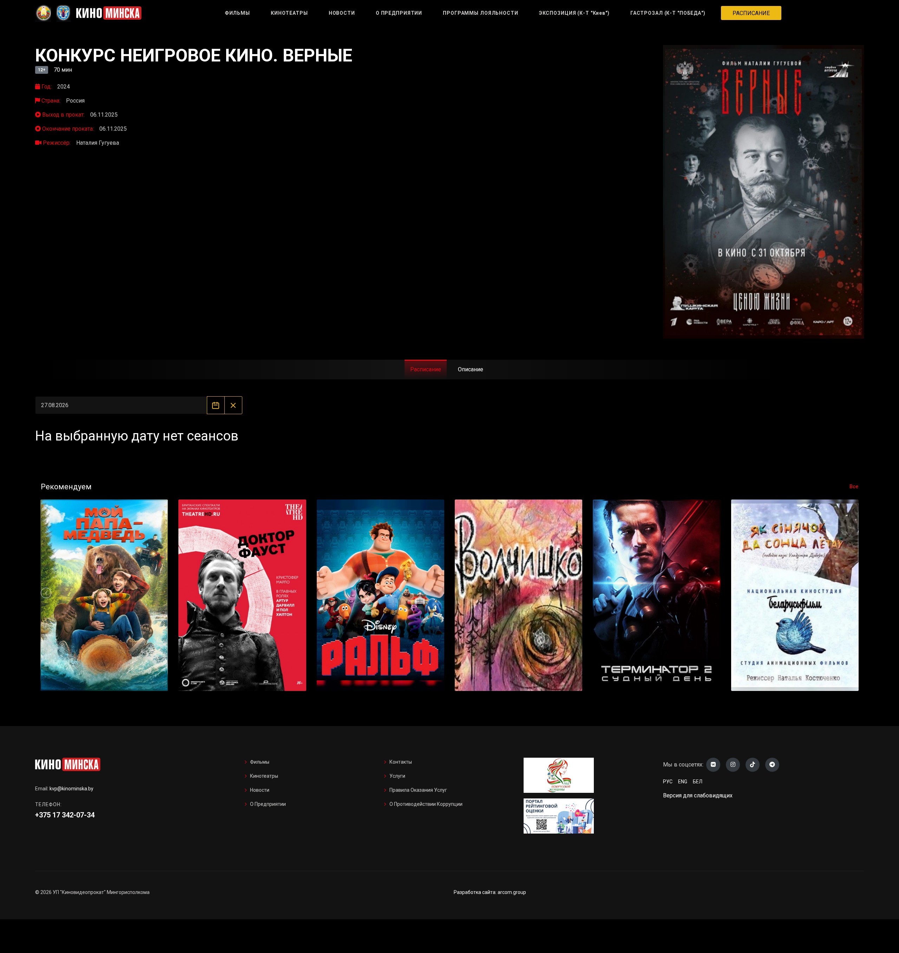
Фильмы (259, 762)
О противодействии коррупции (425, 804)
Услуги (397, 776)
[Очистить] (233, 405)
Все (853, 486)
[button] (853, 593)
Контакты (400, 762)
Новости (259, 790)
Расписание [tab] (425, 369)
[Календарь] (216, 405)
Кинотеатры (264, 776)
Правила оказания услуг (418, 790)
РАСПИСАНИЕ (751, 13)
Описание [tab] (470, 369)
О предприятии (268, 804)
